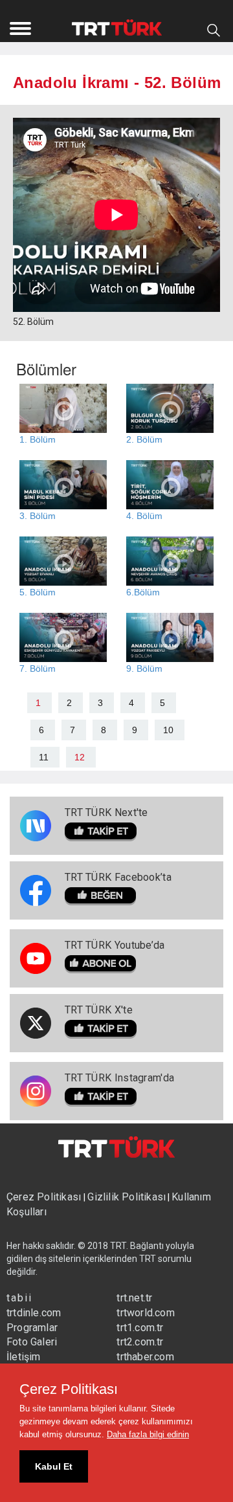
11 (44, 757)
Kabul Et (53, 1466)
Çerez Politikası (44, 1197)
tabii (19, 1298)
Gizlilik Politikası (126, 1197)
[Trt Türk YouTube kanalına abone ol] (115, 964)
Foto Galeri (31, 1342)
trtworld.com (145, 1313)
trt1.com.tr (139, 1327)
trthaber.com (144, 1357)
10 (168, 730)
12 (79, 757)
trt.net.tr (134, 1298)
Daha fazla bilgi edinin (148, 1434)
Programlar (32, 1327)
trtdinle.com (33, 1313)
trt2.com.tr (139, 1342)
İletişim (23, 1357)
